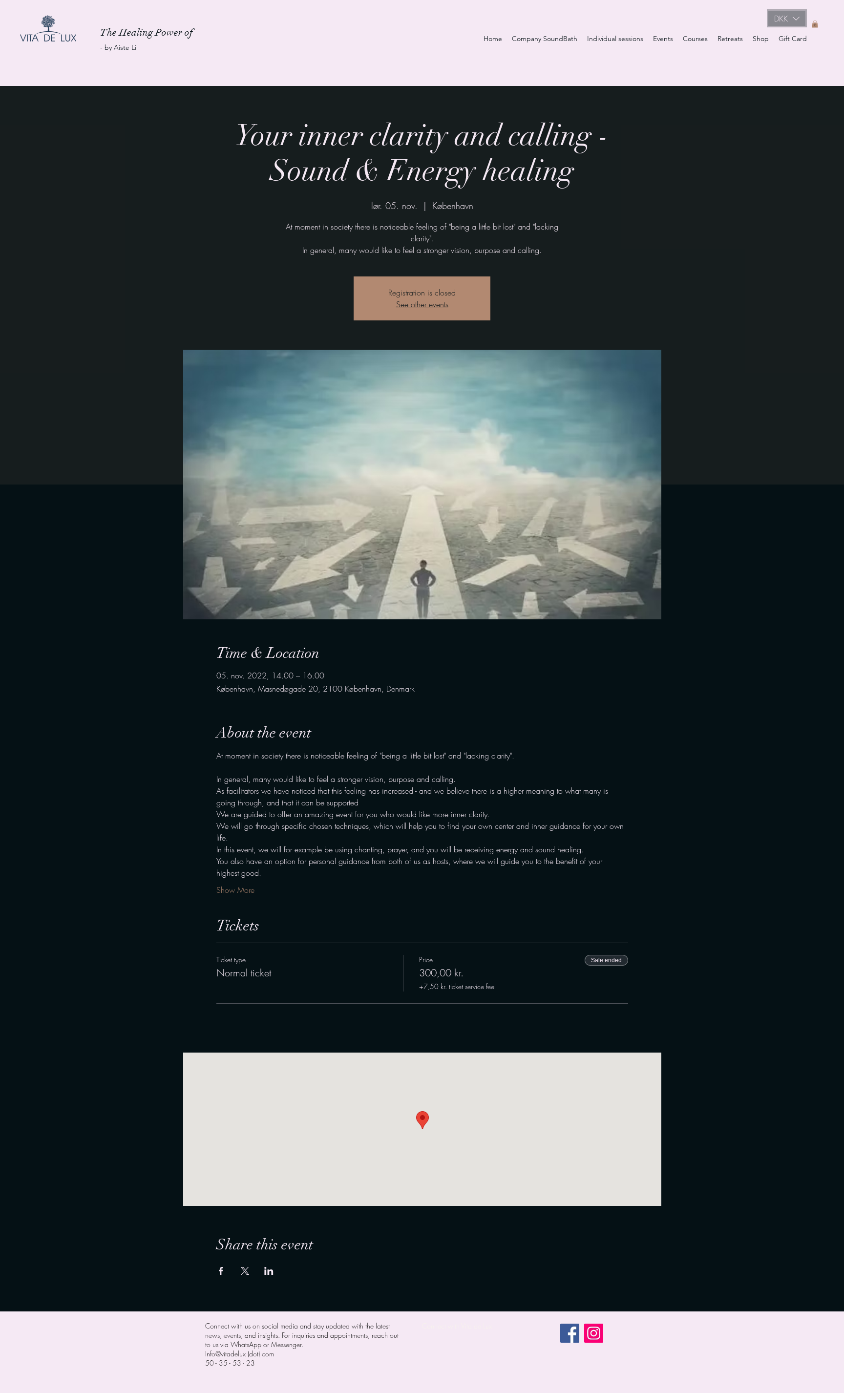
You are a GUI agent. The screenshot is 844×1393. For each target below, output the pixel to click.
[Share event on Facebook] (221, 1271)
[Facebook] (569, 1333)
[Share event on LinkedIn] (269, 1271)
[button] (787, 18)
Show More (235, 890)
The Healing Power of (147, 32)
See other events (422, 304)
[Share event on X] (245, 1271)
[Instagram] (593, 1333)
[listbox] (787, 18)
